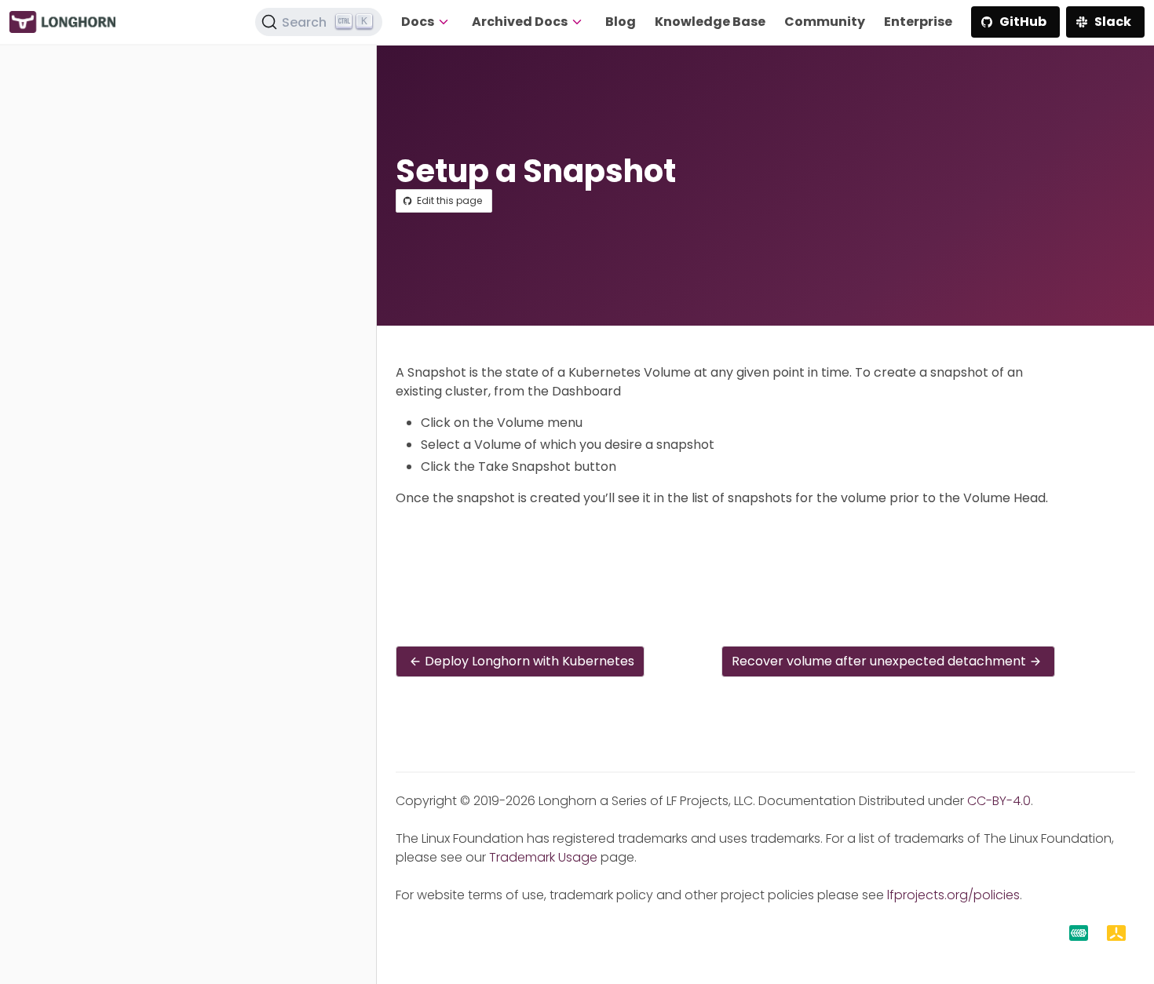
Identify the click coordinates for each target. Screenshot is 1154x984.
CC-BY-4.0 (999, 801)
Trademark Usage (543, 857)
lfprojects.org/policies (953, 895)
